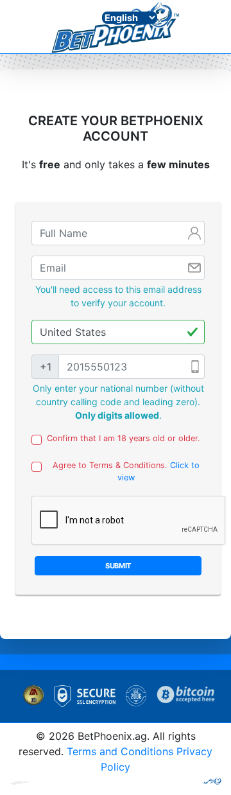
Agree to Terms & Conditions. (126, 471)
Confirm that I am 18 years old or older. (123, 438)
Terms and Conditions (120, 751)
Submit (118, 565)
